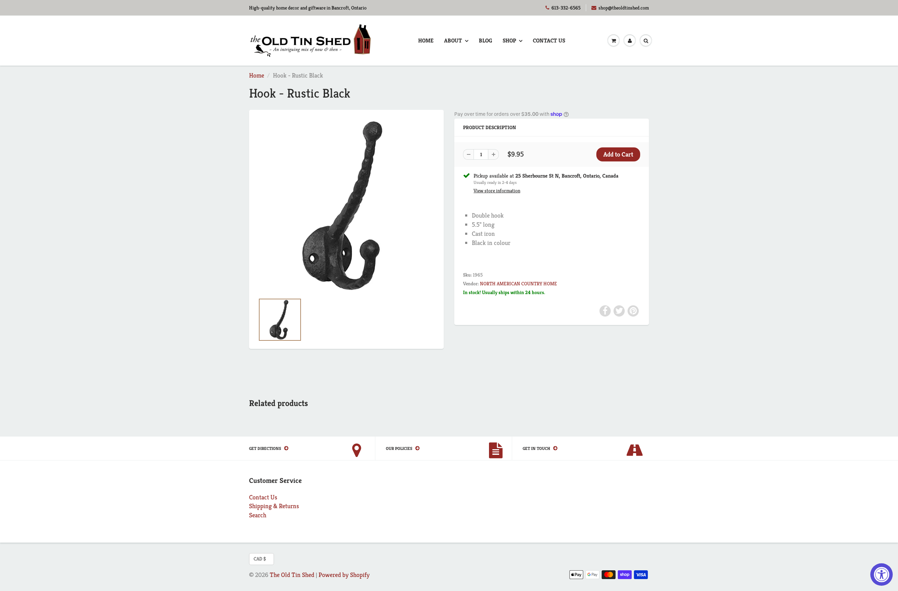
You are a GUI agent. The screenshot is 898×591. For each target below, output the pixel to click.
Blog (485, 40)
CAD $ (260, 559)
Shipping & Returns (274, 506)
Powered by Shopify (344, 575)
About (453, 40)
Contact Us (549, 40)
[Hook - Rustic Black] (346, 205)
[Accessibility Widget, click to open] (881, 574)
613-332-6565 (566, 8)
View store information (497, 190)
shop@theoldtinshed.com (623, 8)
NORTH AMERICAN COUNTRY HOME (518, 283)
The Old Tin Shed (292, 575)
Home (426, 40)
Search (257, 515)
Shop (509, 40)
